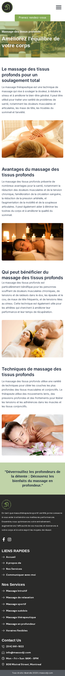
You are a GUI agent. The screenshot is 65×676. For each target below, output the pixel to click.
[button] (58, 7)
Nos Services (13, 584)
